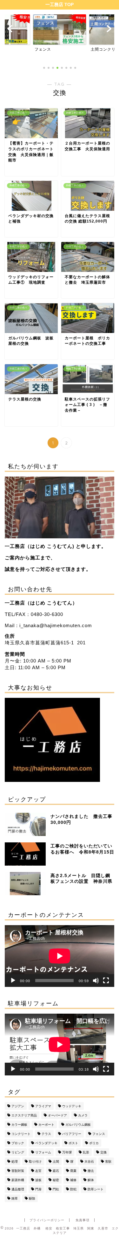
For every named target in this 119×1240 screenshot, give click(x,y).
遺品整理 (17, 1189)
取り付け (35, 1161)
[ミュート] (96, 980)
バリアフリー (71, 1134)
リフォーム (43, 1152)
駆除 (32, 1198)
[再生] (13, 980)
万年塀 (67, 1152)
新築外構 (17, 1180)
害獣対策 (17, 1171)
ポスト (73, 1143)
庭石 (56, 1171)
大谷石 (89, 1161)
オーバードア (57, 1115)
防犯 (73, 1189)
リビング (17, 1152)
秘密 (56, 1180)
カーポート (46, 1124)
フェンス (98, 1134)
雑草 (14, 1198)
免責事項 (82, 1220)
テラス (46, 1134)
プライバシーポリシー (47, 1220)
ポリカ (94, 1143)
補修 (73, 1180)
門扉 (38, 1189)
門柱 (56, 1189)
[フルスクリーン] (106, 980)
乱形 (86, 1152)
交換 (103, 1152)
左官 (38, 1171)
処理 (14, 1161)
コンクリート (20, 1134)
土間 (56, 1161)
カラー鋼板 (19, 1124)
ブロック (17, 1143)
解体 (91, 1180)
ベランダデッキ (46, 1143)
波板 (38, 1180)
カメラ (83, 1115)
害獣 (108, 1161)
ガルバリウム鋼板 (78, 1124)
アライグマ (43, 1106)
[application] (59, 956)
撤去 (91, 1171)
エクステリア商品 (24, 1115)
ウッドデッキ (71, 1106)
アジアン (17, 1106)
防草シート (95, 1189)
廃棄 (73, 1171)
